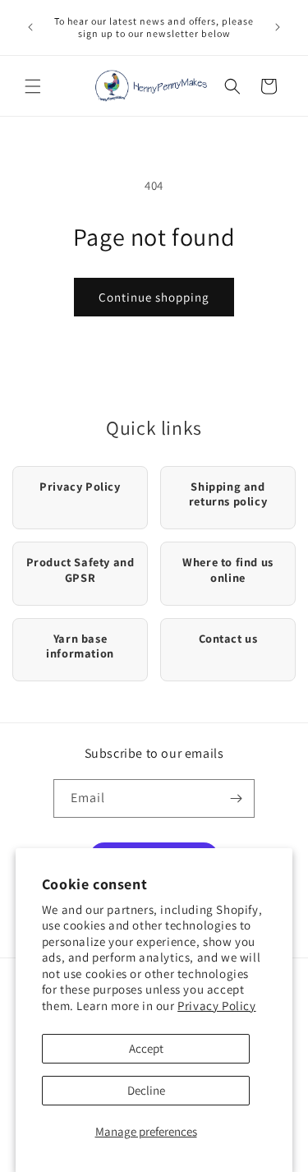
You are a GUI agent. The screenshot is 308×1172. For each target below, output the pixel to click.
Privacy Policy (216, 1005)
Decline (146, 1090)
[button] (33, 86)
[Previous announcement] (30, 27)
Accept (146, 1048)
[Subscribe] (236, 798)
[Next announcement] (278, 27)
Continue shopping (154, 297)
